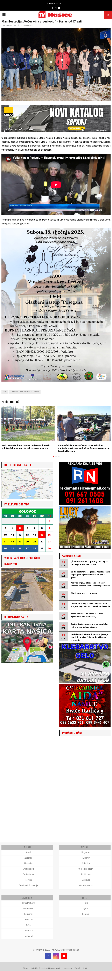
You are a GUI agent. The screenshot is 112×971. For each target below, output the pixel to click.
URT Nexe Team (85, 869)
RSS (86, 903)
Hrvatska (28, 863)
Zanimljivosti (28, 874)
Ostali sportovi (85, 885)
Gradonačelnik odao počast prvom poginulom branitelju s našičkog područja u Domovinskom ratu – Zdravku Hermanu (83, 448)
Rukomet (86, 858)
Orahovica (28, 930)
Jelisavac (28, 919)
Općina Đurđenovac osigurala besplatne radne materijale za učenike (89, 625)
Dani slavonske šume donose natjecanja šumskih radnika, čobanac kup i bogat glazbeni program (25, 447)
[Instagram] (56, 956)
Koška (28, 925)
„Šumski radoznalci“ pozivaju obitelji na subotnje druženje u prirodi (89, 563)
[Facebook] (48, 956)
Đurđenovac (28, 908)
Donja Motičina (28, 903)
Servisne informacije (28, 885)
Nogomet (86, 852)
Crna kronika (28, 869)
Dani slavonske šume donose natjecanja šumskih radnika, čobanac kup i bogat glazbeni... (89, 637)
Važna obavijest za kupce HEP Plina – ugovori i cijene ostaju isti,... (88, 615)
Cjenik (86, 908)
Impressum (67, 968)
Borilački (86, 880)
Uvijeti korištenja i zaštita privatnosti (45, 968)
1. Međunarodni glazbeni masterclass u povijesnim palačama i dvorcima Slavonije (90, 605)
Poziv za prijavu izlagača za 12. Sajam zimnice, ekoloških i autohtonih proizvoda (90, 584)
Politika (28, 880)
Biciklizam (86, 874)
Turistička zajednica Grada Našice (25, 392)
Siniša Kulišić (11, 25)
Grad (5, 392)
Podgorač (28, 936)
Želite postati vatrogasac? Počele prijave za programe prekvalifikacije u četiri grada (90, 574)
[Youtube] (64, 956)
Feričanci (28, 914)
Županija (28, 858)
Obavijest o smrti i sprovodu (84, 593)
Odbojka (86, 863)
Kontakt (85, 914)
